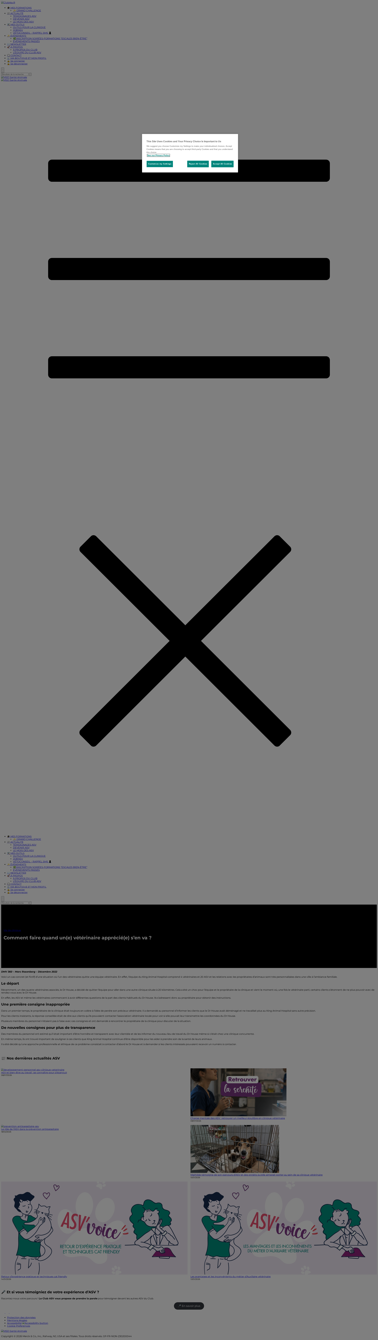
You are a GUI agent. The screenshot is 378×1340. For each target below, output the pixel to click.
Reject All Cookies (198, 164)
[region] (190, 153)
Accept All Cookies (222, 164)
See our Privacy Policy (158, 155)
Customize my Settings (159, 164)
